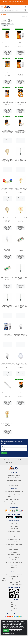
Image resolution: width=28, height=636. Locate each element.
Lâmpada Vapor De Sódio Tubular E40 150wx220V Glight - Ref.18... (20, 277)
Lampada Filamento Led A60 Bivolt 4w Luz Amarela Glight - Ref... (7, 423)
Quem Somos (14, 483)
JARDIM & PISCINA (14, 557)
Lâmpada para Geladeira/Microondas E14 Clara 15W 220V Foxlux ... (7, 131)
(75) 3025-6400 (15, 577)
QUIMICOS (14, 565)
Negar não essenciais (15, 630)
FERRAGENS (14, 541)
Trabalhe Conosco (14, 485)
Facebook (15, 607)
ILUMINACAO (14, 552)
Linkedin (15, 609)
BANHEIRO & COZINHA (14, 531)
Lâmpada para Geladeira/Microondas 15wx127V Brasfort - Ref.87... (7, 335)
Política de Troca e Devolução (14, 499)
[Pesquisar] (25, 10)
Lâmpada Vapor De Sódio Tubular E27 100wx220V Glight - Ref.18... (20, 306)
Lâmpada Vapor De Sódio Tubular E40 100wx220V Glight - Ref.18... (7, 306)
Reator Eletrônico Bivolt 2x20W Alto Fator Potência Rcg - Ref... (20, 247)
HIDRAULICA (14, 547)
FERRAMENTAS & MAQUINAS (14, 544)
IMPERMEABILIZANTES (14, 554)
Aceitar (5, 630)
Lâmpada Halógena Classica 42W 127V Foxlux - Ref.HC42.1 (20, 102)
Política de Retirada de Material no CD (14, 491)
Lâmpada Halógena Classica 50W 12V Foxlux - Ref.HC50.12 (20, 393)
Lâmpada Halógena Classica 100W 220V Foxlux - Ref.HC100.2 (20, 44)
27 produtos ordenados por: (7, 23)
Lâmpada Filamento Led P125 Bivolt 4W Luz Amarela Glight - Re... (21, 219)
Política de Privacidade (14, 497)
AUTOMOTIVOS (14, 529)
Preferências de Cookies (8, 633)
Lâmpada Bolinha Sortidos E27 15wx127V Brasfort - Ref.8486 (7, 189)
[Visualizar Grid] (9, 20)
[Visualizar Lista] (11, 20)
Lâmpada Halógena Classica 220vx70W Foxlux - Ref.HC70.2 (7, 43)
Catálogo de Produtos (14, 475)
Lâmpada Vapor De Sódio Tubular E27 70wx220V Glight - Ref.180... (20, 160)
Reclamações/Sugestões (15, 584)
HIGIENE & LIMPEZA (14, 549)
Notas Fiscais (9, 462)
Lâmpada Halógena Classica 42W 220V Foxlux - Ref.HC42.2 (7, 72)
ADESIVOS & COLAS (14, 523)
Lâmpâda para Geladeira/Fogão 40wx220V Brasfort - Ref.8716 (7, 364)
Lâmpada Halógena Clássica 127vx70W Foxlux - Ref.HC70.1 (7, 102)
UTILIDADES (14, 567)
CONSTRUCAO (14, 534)
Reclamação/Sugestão (14, 477)
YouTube (14, 611)
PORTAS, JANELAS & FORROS (14, 562)
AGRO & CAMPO (14, 526)
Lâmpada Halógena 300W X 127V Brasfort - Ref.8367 (7, 393)
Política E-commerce (14, 494)
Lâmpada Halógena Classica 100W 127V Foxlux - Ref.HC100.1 (20, 73)
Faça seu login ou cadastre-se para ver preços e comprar (7, 53)
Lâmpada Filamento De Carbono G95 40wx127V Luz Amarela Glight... (7, 219)
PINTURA (14, 560)
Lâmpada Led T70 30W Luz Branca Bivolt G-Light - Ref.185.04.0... (7, 248)
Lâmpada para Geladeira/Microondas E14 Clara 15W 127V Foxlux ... (20, 131)
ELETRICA (14, 536)
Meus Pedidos (8, 459)
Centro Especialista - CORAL (14, 480)
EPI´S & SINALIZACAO (14, 539)
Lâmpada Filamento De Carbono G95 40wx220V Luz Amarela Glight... (7, 160)
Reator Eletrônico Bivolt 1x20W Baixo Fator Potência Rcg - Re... (7, 277)
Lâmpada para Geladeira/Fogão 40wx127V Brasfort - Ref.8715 (20, 335)
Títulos (21, 459)
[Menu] (2, 6)
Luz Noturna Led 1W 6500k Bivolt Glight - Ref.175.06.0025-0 (20, 365)
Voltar (25, 16)
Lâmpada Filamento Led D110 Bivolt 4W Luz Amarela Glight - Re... (21, 189)
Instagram (15, 605)
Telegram (14, 603)
